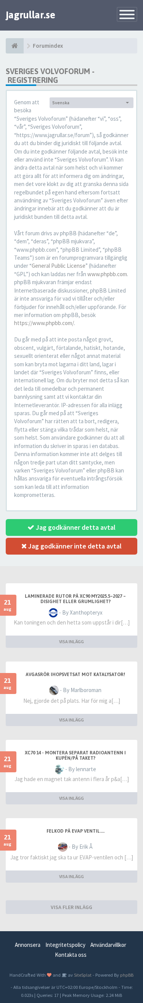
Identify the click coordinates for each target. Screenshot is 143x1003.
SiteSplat (82, 975)
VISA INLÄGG (71, 641)
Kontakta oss (71, 954)
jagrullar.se (30, 15)
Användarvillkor (108, 944)
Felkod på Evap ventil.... (75, 831)
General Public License (58, 265)
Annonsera (27, 944)
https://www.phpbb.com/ (44, 323)
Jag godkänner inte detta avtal (74, 546)
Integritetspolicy (65, 944)
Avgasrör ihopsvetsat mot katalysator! (75, 674)
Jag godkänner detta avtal (75, 527)
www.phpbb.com (107, 274)
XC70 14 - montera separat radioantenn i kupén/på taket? (75, 755)
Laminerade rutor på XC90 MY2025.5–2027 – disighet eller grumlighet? (75, 599)
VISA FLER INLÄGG (71, 907)
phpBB (126, 975)
